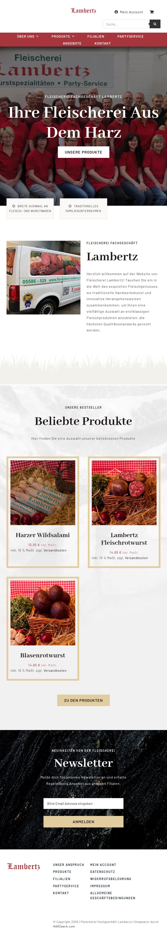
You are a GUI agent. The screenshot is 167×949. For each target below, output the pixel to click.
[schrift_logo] (83, 9)
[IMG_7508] (43, 242)
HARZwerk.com (64, 926)
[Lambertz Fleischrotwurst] (124, 463)
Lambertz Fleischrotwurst (124, 539)
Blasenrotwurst (42, 656)
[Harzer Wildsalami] (42, 463)
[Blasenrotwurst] (42, 583)
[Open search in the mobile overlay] (131, 24)
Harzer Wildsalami (43, 535)
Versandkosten (55, 550)
